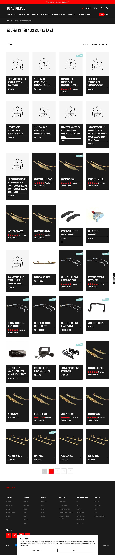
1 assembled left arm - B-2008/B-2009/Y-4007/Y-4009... (17, 82)
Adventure (26, 505)
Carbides (10, 15)
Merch (7, 520)
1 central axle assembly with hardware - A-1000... (42, 82)
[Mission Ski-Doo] (71, 399)
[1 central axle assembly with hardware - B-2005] (17, 112)
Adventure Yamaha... (42, 231)
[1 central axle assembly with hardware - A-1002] (71, 64)
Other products (57, 15)
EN (94, 8)
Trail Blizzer (45, 15)
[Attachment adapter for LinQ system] (71, 216)
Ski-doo (43, 513)
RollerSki (35, 15)
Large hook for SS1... (95, 323)
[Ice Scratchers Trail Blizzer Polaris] (17, 308)
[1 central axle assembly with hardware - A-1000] (44, 64)
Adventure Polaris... (95, 179)
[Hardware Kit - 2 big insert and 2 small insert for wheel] (17, 262)
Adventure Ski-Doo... (16, 231)
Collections (14, 20)
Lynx (42, 505)
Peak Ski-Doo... (93, 456)
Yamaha (43, 516)
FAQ (77, 502)
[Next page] (70, 471)
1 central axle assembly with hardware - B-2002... (95, 82)
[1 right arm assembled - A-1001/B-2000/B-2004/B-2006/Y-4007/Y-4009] (71, 112)
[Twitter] (14, 535)
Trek (24, 523)
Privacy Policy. (26, 545)
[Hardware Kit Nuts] (44, 262)
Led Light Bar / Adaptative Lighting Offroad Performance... (17, 371)
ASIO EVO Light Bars (11, 513)
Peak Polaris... (67, 456)
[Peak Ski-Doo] (97, 441)
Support (79, 505)
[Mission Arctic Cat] (97, 353)
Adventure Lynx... (68, 179)
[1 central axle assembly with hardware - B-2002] (97, 64)
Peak (24, 513)
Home (8, 20)
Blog (95, 513)
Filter (10, 44)
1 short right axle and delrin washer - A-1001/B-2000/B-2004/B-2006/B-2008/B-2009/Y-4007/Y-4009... (18, 186)
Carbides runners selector (66, 513)
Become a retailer (63, 505)
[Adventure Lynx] (71, 164)
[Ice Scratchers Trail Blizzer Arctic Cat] (71, 262)
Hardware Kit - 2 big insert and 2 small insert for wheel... (16, 280)
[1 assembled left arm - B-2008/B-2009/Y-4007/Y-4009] (17, 64)
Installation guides (84, 15)
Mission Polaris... (41, 414)
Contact (96, 509)
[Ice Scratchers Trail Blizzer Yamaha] (71, 308)
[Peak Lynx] (44, 441)
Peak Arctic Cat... (15, 456)
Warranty (79, 509)
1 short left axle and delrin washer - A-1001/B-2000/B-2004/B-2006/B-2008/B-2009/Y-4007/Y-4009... (97, 133)
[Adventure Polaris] (97, 164)
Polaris (43, 509)
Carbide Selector (24, 15)
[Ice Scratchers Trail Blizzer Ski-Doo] (44, 308)
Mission (25, 509)
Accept (75, 550)
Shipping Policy (80, 516)
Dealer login (62, 502)
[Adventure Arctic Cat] (44, 164)
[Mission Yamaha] (97, 399)
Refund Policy (80, 513)
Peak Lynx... (39, 456)
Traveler (25, 520)
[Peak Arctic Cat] (17, 441)
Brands (70, 15)
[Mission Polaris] (44, 399)
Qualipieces (106, 545)
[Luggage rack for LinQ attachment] (71, 353)
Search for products (64, 509)
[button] (101, 8)
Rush (24, 516)
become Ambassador (99, 516)
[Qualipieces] (16, 8)
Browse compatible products (64, 517)
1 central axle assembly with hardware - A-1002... (69, 82)
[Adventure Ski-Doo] (17, 216)
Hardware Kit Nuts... (42, 277)
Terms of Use (80, 523)
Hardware (8, 516)
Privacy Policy (80, 520)
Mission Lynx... (13, 414)
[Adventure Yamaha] (44, 216)
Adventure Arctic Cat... (43, 179)
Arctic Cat (44, 502)
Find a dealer (97, 505)
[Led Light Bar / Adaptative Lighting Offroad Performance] (17, 353)
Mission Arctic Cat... (95, 368)
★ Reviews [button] (114, 278)
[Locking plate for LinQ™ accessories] (44, 353)
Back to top (9, 487)
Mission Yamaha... (94, 414)
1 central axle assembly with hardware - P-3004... (42, 130)
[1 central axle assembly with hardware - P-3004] (44, 112)
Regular (25, 502)
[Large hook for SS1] (97, 308)
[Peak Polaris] (71, 441)
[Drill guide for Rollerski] (97, 216)
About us (96, 502)
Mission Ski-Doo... (68, 414)
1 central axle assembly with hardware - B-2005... (16, 130)
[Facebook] (8, 535)
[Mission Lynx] (17, 399)
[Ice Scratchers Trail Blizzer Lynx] (97, 262)
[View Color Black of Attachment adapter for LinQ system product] (62, 242)
